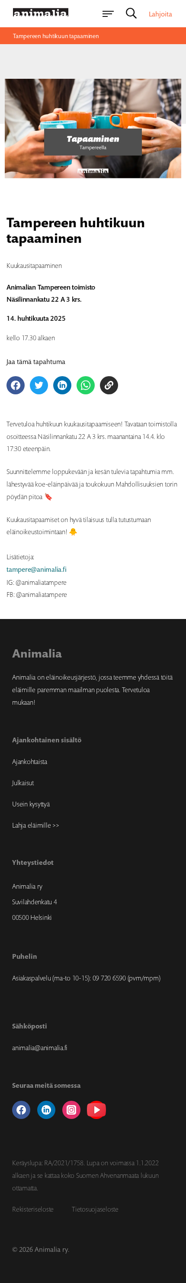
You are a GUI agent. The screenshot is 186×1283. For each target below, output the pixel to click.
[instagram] (71, 1110)
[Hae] (131, 14)
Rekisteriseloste (33, 1209)
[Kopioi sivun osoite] (109, 385)
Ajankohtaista (29, 761)
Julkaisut (23, 782)
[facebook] (21, 1110)
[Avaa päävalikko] (108, 14)
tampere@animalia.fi (36, 569)
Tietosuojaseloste (95, 1209)
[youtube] (96, 1110)
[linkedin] (46, 1110)
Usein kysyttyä (31, 803)
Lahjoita (160, 14)
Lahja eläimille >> (35, 825)
